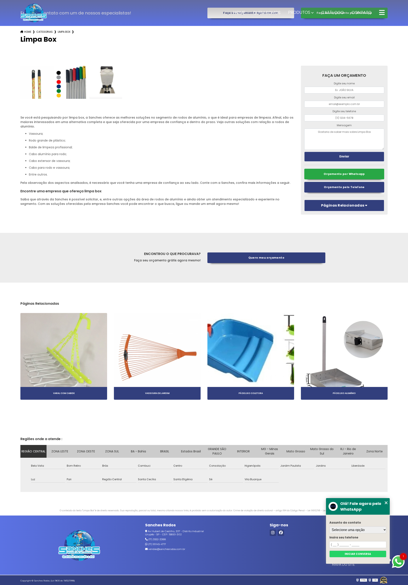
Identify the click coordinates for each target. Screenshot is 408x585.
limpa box (64, 32)
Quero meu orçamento (266, 257)
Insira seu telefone (343, 537)
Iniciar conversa (358, 554)
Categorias (44, 32)
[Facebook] (281, 533)
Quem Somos (266, 13)
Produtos (299, 12)
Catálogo (332, 13)
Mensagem (344, 125)
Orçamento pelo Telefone (344, 187)
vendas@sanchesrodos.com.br (166, 549)
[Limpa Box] (37, 82)
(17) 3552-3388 (157, 539)
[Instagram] (273, 533)
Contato (361, 13)
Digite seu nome (344, 83)
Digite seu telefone (344, 111)
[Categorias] (382, 13)
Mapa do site (343, 565)
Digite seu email (344, 97)
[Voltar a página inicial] (33, 13)
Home (239, 13)
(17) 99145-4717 (156, 544)
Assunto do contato (345, 523)
